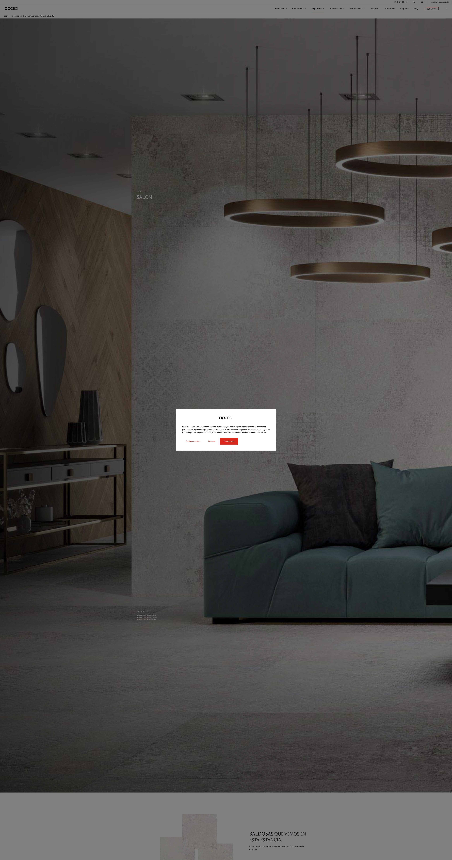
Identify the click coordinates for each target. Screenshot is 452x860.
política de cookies (258, 432)
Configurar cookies (193, 441)
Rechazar (211, 441)
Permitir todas (229, 441)
